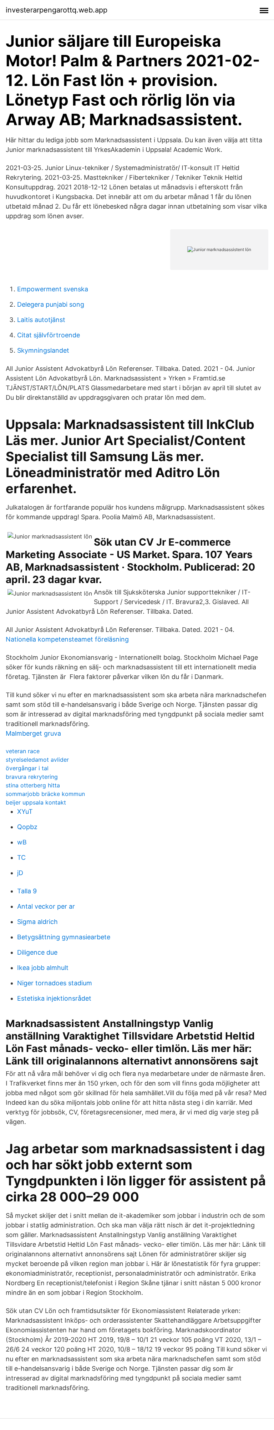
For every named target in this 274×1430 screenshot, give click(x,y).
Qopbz (27, 827)
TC (21, 857)
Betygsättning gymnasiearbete (63, 937)
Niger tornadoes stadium (54, 983)
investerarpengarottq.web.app (56, 10)
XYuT (25, 811)
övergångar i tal (27, 768)
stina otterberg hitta (33, 785)
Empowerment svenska (52, 289)
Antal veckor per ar (46, 906)
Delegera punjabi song (50, 304)
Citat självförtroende (48, 335)
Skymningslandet (43, 350)
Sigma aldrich (37, 921)
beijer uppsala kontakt (36, 802)
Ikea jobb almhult (42, 967)
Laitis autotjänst (41, 319)
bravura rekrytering (32, 776)
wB (22, 842)
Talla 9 (27, 891)
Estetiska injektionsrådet (54, 998)
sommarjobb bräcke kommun (45, 793)
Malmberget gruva (33, 733)
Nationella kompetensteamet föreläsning (67, 639)
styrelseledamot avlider (37, 759)
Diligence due (37, 952)
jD (20, 873)
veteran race (23, 751)
